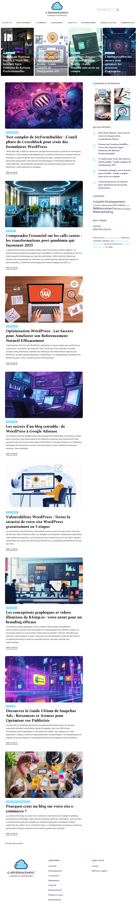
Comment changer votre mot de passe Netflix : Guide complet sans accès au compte (51, 64)
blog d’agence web (113, 238)
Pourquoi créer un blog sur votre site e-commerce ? (40, 808)
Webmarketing (128, 23)
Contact (95, 866)
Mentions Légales (99, 871)
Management (57, 23)
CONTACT (97, 226)
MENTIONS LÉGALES (102, 229)
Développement (24, 23)
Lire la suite (12, 172)
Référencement (89, 23)
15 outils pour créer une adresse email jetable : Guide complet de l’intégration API (16, 64)
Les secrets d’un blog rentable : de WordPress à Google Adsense (35, 429)
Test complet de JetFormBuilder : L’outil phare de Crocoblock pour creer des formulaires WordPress (41, 142)
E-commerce (41, 23)
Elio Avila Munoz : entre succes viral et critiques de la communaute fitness (118, 66)
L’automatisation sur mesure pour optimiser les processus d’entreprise (84, 64)
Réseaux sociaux (108, 23)
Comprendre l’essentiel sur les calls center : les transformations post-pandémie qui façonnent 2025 (44, 240)
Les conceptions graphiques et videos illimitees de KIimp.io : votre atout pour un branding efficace (44, 617)
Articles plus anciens (14, 843)
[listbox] (68, 51)
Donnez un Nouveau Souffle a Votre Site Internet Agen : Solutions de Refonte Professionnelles (113, 149)
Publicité (72, 23)
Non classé (7, 53)
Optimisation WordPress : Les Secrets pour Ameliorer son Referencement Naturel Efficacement (39, 336)
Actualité (7, 23)
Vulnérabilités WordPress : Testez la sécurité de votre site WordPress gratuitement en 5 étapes (38, 522)
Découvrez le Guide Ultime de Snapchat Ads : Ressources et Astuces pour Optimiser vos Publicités (41, 716)
